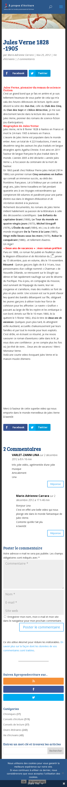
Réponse (55, 484)
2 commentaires (26, 59)
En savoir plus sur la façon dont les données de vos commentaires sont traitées (33, 646)
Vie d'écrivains (11, 735)
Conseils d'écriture (13, 719)
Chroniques (9, 714)
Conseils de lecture (13, 724)
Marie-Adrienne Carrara (21, 55)
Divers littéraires (12, 729)
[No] (62, 773)
